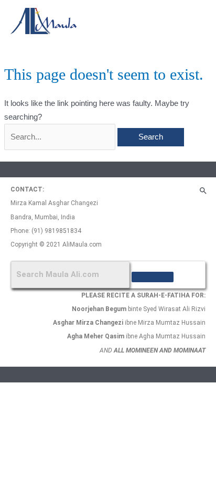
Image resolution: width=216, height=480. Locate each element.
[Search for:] (60, 137)
